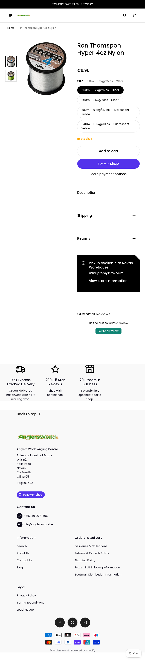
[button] (125, 15)
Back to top (27, 414)
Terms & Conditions (30, 603)
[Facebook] (60, 622)
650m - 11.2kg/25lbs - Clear (100, 90)
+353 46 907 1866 (36, 516)
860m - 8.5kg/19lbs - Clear (100, 100)
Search (22, 546)
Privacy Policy (26, 595)
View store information (108, 280)
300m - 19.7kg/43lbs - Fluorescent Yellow (105, 112)
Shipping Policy (85, 560)
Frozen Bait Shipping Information (97, 567)
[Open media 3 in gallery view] (11, 76)
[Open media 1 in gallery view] (11, 61)
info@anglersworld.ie (38, 524)
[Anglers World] (23, 15)
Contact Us (25, 560)
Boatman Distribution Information (98, 575)
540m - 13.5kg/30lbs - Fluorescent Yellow (105, 126)
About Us (23, 553)
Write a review (108, 331)
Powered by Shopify (83, 650)
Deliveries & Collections (91, 546)
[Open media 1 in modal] (46, 69)
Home (10, 28)
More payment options (109, 174)
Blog (20, 567)
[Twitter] (72, 622)
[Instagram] (85, 622)
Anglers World (61, 650)
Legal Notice (25, 610)
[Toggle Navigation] (10, 15)
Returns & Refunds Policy (92, 553)
